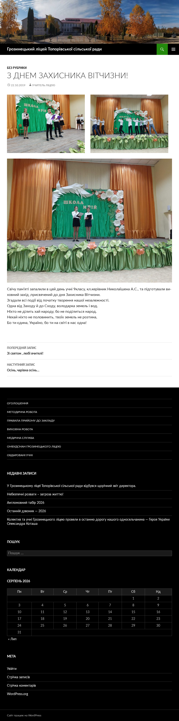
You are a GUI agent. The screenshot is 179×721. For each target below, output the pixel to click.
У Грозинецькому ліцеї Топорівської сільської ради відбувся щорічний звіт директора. (71, 486)
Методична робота (22, 412)
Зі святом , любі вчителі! (25, 351)
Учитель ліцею (43, 85)
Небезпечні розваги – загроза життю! (35, 494)
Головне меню (173, 49)
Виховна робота (20, 429)
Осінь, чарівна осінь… (23, 367)
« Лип (12, 639)
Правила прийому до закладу (31, 420)
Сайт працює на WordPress (24, 715)
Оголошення (17, 403)
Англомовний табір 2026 (25, 502)
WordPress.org (17, 694)
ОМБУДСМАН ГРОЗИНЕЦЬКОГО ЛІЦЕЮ (34, 446)
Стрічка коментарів (21, 685)
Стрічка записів (18, 677)
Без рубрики (17, 68)
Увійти (12, 669)
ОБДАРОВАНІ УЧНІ (20, 455)
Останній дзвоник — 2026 (26, 511)
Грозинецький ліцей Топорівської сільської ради (54, 49)
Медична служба (20, 438)
